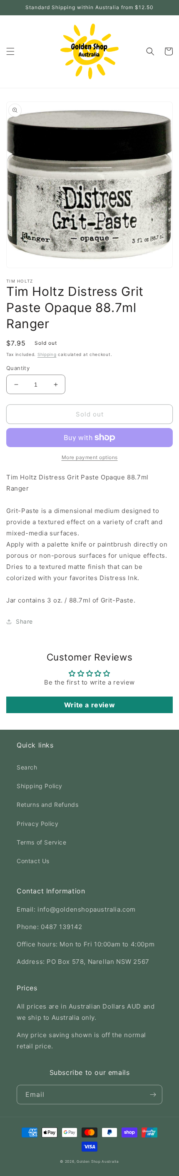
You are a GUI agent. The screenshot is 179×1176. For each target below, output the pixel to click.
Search (27, 767)
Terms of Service (42, 842)
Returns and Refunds (47, 804)
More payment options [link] (90, 457)
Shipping (47, 354)
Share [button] (24, 621)
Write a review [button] (89, 705)
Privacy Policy (37, 823)
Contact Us (33, 860)
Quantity (18, 368)
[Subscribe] (153, 1094)
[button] (10, 51)
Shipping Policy (39, 785)
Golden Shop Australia (98, 1161)
